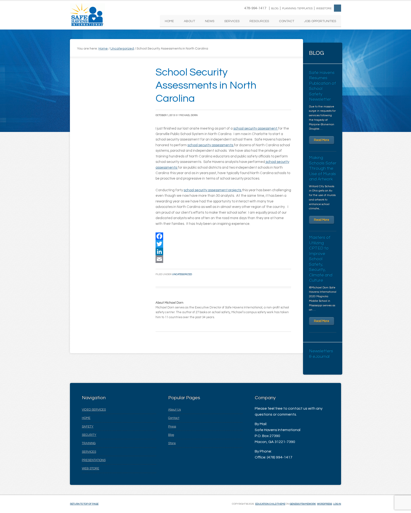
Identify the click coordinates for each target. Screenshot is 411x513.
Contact (173, 418)
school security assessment (255, 128)
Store (172, 443)
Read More (321, 140)
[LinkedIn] (223, 251)
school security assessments (210, 145)
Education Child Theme (270, 504)
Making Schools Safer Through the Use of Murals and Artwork (322, 168)
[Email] (223, 259)
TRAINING (89, 443)
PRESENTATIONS (94, 460)
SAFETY (87, 426)
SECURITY (89, 435)
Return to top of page (84, 504)
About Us (174, 409)
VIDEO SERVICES (94, 409)
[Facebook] (223, 236)
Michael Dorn (188, 115)
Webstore (324, 8)
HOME (86, 418)
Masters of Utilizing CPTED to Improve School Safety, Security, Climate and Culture (320, 258)
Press (172, 426)
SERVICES (89, 451)
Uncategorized (182, 274)
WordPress (324, 504)
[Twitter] (223, 244)
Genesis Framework (303, 504)
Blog (275, 8)
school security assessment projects (213, 190)
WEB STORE (90, 468)
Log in (337, 504)
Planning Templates (297, 8)
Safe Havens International (87, 15)
